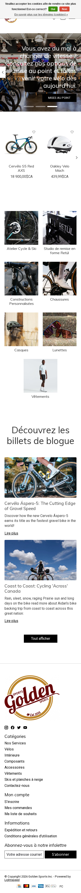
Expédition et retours (20, 830)
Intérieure (12, 755)
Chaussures (59, 299)
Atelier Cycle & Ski (21, 248)
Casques (21, 350)
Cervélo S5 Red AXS (21, 168)
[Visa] (34, 886)
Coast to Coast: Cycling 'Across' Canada (36, 588)
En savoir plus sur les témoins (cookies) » (41, 14)
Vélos (9, 749)
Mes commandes (18, 808)
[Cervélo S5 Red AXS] (21, 144)
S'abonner (60, 854)
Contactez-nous (16, 785)
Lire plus (11, 533)
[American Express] (41, 886)
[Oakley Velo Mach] (59, 144)
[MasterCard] (26, 886)
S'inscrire (11, 802)
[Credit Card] (19, 886)
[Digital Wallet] (50, 886)
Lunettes (59, 350)
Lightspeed (12, 880)
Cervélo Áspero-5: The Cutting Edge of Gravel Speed (39, 506)
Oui (53, 9)
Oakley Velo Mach (59, 168)
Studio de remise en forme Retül (59, 250)
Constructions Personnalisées (21, 301)
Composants (14, 761)
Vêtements (40, 396)
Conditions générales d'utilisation (30, 836)
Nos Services (15, 743)
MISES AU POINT (59, 97)
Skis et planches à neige (23, 779)
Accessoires (14, 767)
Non (64, 9)
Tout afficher (40, 638)
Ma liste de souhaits (20, 814)
